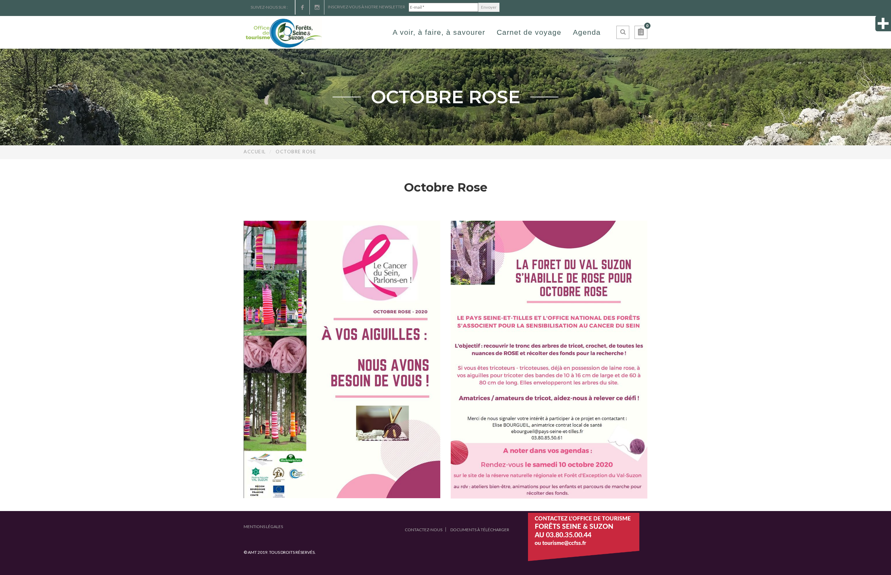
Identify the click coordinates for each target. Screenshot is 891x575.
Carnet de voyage (529, 32)
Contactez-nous (423, 529)
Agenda (587, 32)
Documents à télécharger (479, 529)
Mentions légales (263, 526)
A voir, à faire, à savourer (439, 32)
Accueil (255, 151)
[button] (640, 32)
